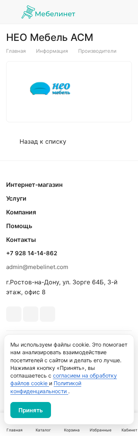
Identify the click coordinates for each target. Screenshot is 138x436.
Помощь (19, 226)
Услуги (16, 198)
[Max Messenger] (47, 314)
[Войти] (108, 12)
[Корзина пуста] (126, 12)
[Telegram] (13, 314)
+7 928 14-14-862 (31, 253)
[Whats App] (30, 314)
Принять (30, 410)
